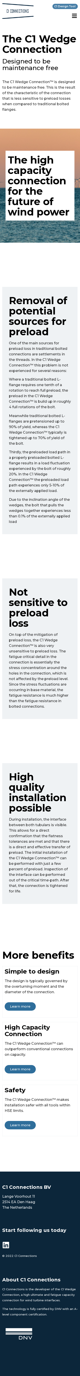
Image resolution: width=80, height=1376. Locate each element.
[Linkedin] (6, 1245)
